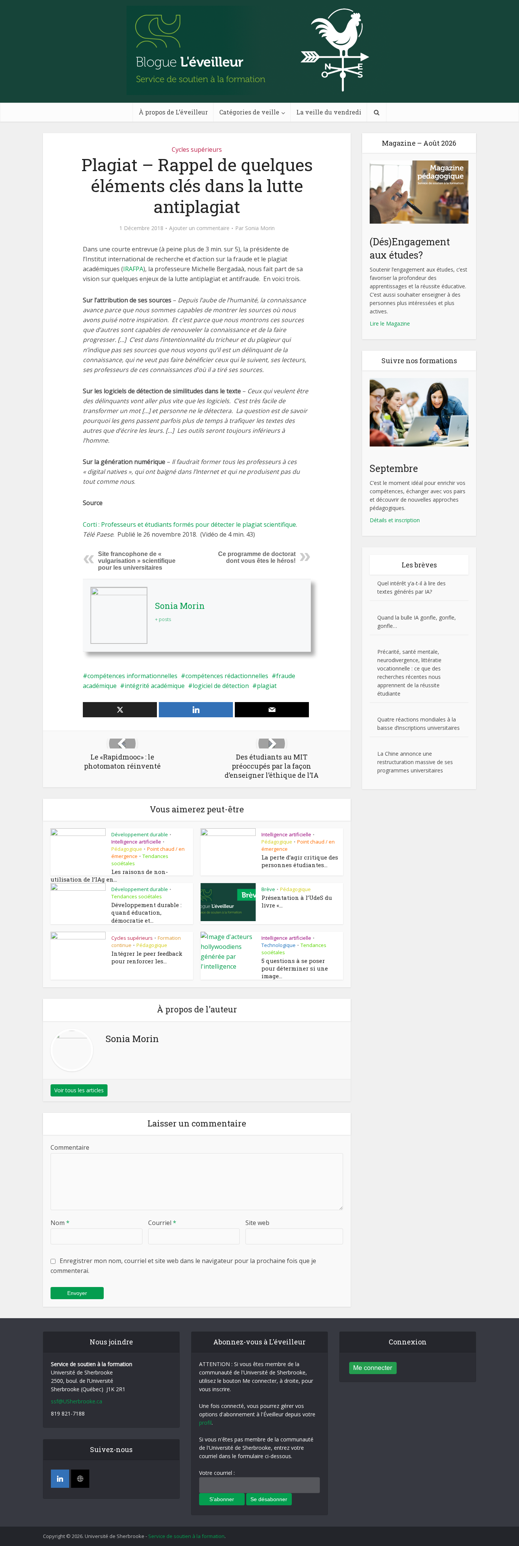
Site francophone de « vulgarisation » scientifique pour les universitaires (137, 561)
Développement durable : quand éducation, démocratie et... (146, 912)
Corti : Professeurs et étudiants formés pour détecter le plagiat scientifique (189, 524)
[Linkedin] (60, 1479)
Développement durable (139, 834)
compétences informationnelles (132, 676)
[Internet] (80, 1479)
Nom (60, 1223)
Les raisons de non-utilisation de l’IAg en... (109, 875)
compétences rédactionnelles (226, 676)
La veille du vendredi (328, 112)
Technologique (278, 945)
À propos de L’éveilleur (173, 112)
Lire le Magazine (390, 323)
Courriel (162, 1223)
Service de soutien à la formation (186, 1536)
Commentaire (70, 1147)
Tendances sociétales (136, 896)
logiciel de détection (221, 686)
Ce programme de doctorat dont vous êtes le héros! (257, 557)
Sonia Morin (260, 228)
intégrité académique (155, 686)
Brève (268, 889)
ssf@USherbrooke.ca (76, 1401)
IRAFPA (133, 269)
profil (205, 1422)
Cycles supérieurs (197, 149)
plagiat (267, 686)
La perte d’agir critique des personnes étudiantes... (299, 861)
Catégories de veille (249, 112)
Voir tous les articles (79, 1090)
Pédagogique (126, 848)
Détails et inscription (395, 520)
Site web (257, 1223)
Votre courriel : (217, 1472)
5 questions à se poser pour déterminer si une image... (294, 968)
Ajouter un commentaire (199, 228)
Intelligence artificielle (136, 841)
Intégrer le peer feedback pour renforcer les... (146, 957)
